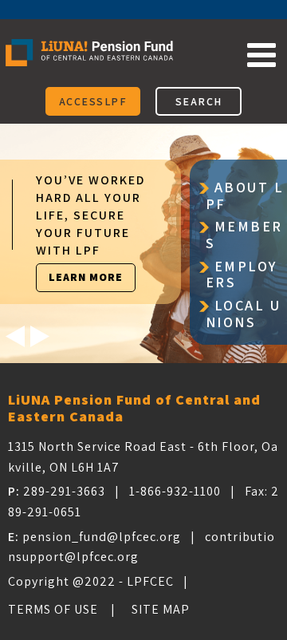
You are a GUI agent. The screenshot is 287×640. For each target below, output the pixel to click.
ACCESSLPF (93, 101)
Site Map (161, 609)
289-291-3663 (64, 491)
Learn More (86, 277)
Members (244, 235)
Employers (241, 275)
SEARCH (198, 101)
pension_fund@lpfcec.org (101, 536)
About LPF (245, 196)
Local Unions (243, 314)
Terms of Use (53, 609)
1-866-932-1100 (175, 491)
